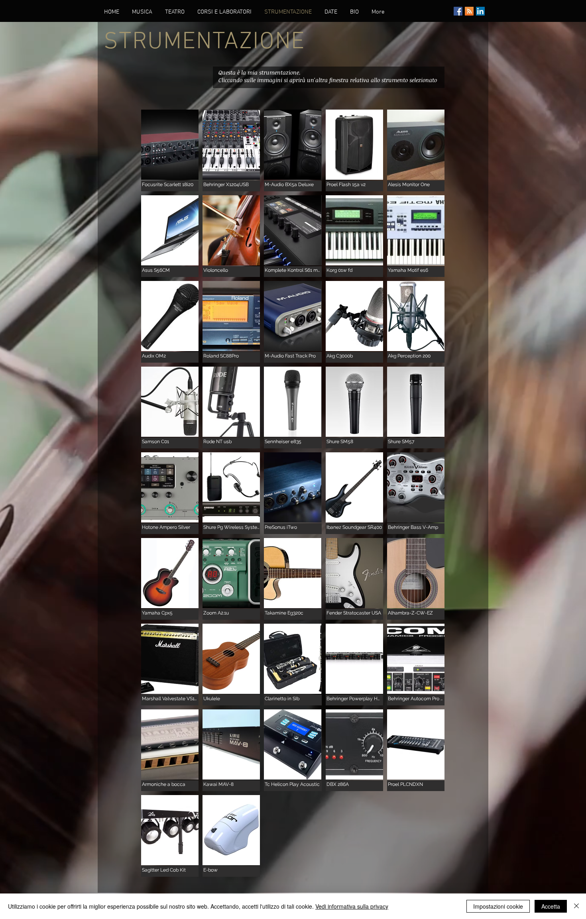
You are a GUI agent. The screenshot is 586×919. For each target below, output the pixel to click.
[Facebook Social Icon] (458, 11)
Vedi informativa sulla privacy (351, 906)
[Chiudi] (576, 906)
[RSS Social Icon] (469, 11)
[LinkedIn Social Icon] (480, 11)
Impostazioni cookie (498, 906)
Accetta (550, 906)
